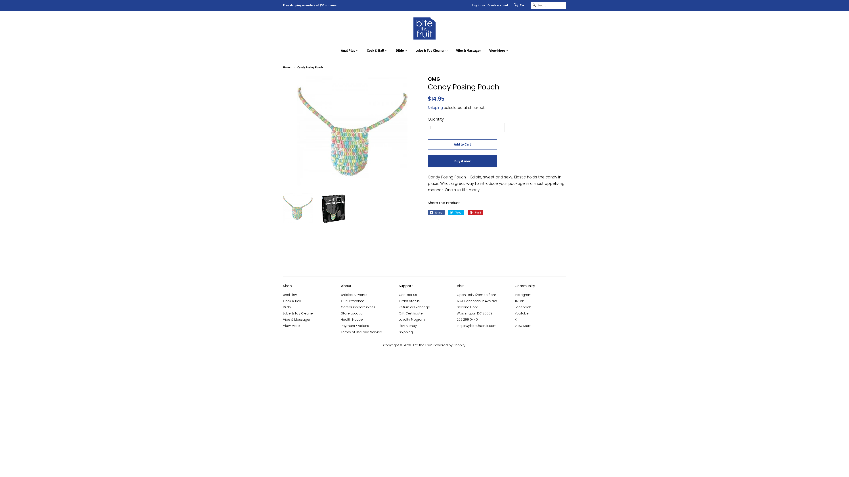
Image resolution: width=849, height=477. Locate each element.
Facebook (523, 307)
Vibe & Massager (468, 50)
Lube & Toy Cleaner (430, 50)
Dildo (400, 50)
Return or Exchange (414, 307)
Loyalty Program (412, 319)
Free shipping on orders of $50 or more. (310, 5)
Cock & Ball (376, 50)
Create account (498, 5)
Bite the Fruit (422, 345)
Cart (523, 5)
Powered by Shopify (449, 345)
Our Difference (352, 301)
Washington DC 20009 (474, 313)
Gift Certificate (411, 313)
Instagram (523, 295)
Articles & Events (354, 295)
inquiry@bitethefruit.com (477, 326)
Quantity (436, 119)
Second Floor (467, 307)
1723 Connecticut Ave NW (477, 301)
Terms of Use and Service (361, 332)
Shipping (435, 107)
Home (287, 67)
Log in (476, 5)
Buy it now (462, 161)
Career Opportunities (358, 307)
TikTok (519, 301)
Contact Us (408, 295)
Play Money (408, 326)
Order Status (409, 301)
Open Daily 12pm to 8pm (476, 295)
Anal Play (348, 50)
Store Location (353, 313)
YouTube (522, 313)
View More (497, 50)
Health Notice (352, 319)
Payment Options (355, 326)
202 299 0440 (467, 319)
